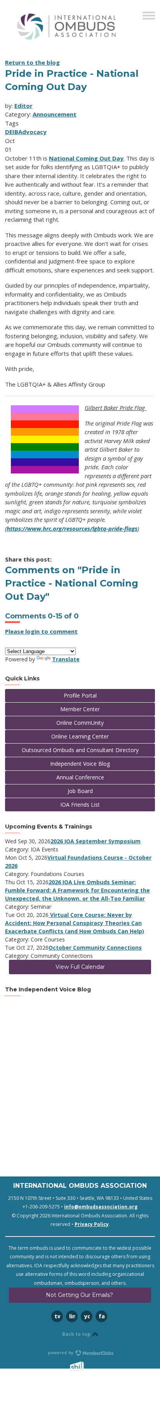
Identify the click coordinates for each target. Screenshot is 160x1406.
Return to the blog (32, 62)
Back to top (77, 1334)
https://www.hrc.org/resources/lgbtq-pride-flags (72, 528)
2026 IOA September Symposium (95, 841)
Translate (66, 659)
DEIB (11, 132)
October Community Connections (95, 947)
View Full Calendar (80, 966)
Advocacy (32, 132)
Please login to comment (41, 631)
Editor (23, 106)
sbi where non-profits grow (87, 1366)
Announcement (55, 114)
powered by (61, 1352)
